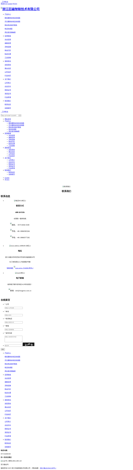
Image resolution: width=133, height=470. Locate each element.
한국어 (14, 4)
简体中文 (4, 4)
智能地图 (10, 268)
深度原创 (8, 65)
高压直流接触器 (10, 32)
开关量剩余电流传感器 (12, 21)
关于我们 (8, 79)
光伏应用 (8, 39)
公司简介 (8, 83)
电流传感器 (8, 29)
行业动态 (8, 75)
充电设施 (8, 47)
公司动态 (8, 72)
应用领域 (8, 36)
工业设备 (8, 57)
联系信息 (8, 104)
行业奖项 (8, 97)
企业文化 (8, 86)
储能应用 (8, 43)
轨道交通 (8, 54)
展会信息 (8, 68)
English (9, 4)
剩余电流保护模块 (11, 25)
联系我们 (8, 101)
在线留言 (8, 108)
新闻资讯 (8, 61)
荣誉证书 (8, 90)
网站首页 (8, 119)
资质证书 (8, 93)
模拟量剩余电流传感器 (12, 18)
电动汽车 (8, 50)
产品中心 (8, 14)
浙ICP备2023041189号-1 (48, 468)
